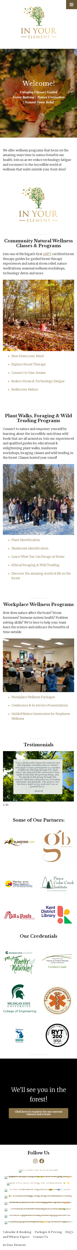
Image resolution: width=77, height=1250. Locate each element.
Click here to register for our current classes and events (38, 1113)
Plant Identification (25, 540)
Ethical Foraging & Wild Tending (35, 565)
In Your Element (14, 1245)
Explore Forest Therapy (28, 364)
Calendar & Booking (17, 1232)
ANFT (47, 254)
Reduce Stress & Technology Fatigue (37, 381)
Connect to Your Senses (28, 373)
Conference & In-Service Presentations (39, 705)
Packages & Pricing (48, 1232)
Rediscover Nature (24, 389)
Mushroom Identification (29, 548)
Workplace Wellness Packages (33, 697)
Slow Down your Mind (27, 356)
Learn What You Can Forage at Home (37, 557)
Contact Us (40, 1237)
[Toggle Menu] (71, 4)
